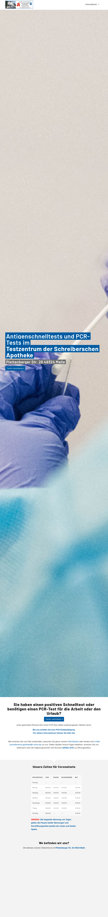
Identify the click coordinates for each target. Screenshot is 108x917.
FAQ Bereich (73, 741)
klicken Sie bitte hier (66, 733)
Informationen (91, 4)
